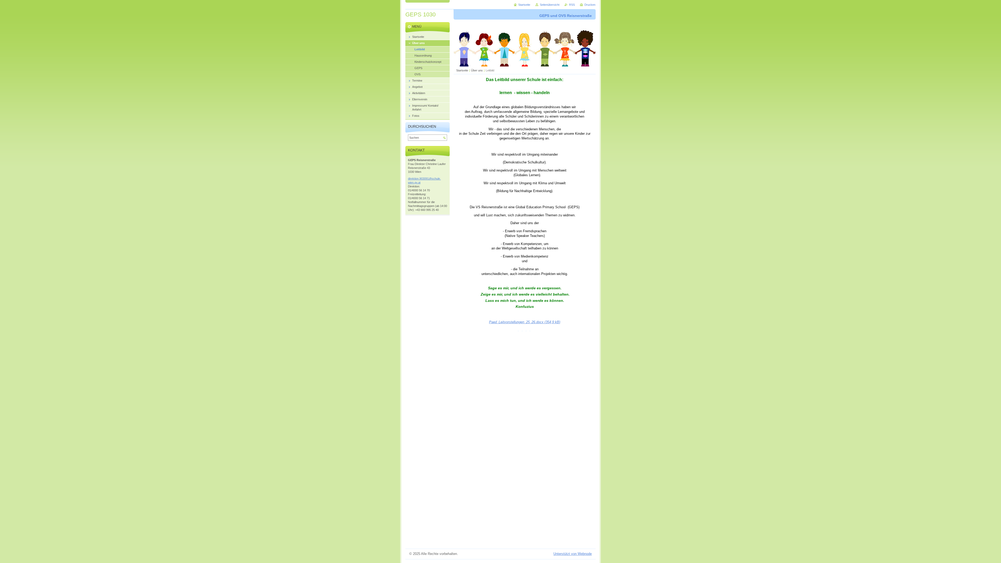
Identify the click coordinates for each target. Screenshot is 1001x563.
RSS (572, 4)
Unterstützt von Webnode (572, 554)
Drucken (589, 4)
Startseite (462, 70)
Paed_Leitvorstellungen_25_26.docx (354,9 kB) (524, 322)
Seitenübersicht (549, 4)
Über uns (477, 70)
